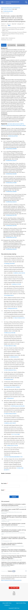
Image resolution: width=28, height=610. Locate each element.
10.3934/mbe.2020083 (11, 191)
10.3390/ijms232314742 (12, 308)
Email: (3, 490)
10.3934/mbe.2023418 (11, 202)
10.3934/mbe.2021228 (11, 237)
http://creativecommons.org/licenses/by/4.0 (11, 580)
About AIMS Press (7, 603)
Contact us (7, 605)
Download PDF (20, 45)
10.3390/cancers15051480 (9, 332)
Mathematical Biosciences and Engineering (10, 7)
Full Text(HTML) (11, 45)
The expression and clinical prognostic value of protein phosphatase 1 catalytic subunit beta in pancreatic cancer (13, 538)
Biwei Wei (14, 24)
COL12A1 (3, 125)
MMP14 (22, 124)
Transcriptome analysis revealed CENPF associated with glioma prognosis (13, 510)
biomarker (13, 125)
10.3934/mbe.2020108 (11, 225)
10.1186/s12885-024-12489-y (10, 345)
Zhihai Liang (3, 25)
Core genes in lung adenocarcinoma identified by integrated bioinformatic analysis (11, 544)
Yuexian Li (3, 24)
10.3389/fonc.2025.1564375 (10, 423)
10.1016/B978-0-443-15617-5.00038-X (12, 387)
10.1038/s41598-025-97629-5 (10, 413)
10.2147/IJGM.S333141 (9, 295)
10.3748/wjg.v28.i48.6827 (9, 263)
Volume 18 (6, 9)
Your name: (4, 483)
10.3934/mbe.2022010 (11, 160)
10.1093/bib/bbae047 (8, 379)
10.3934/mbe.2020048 (11, 148)
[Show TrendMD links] (26, 571)
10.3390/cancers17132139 (12, 445)
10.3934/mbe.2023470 (11, 249)
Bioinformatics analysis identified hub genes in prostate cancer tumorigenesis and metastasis (13, 524)
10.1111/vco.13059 (15, 434)
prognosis (8, 125)
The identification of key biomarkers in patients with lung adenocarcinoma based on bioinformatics (13, 530)
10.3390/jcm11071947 (16, 284)
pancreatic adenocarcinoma (14, 124)
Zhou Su (9, 24)
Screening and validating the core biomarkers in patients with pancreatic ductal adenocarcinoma (13, 505)
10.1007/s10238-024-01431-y (10, 370)
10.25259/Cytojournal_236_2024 (17, 406)
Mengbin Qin (20, 24)
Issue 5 (10, 9)
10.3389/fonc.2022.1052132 (19, 273)
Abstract (4, 45)
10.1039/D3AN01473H (14, 357)
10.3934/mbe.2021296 (8, 11)
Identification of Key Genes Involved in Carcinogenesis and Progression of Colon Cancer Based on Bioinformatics (14, 550)
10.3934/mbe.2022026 (11, 174)
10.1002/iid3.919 (10, 398)
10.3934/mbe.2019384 (11, 182)
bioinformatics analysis (20, 125)
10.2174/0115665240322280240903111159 (13, 456)
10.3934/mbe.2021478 (11, 215)
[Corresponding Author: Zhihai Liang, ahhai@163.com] (8, 25)
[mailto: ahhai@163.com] (9, 25)
